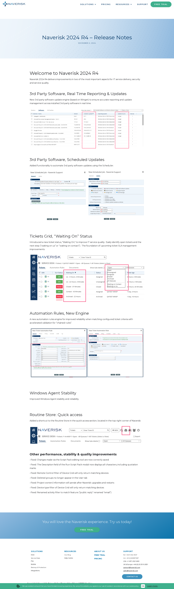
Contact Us (132, 577)
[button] (88, 4)
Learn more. (152, 586)
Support (142, 4)
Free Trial (161, 4)
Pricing (106, 4)
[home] (14, 3)
